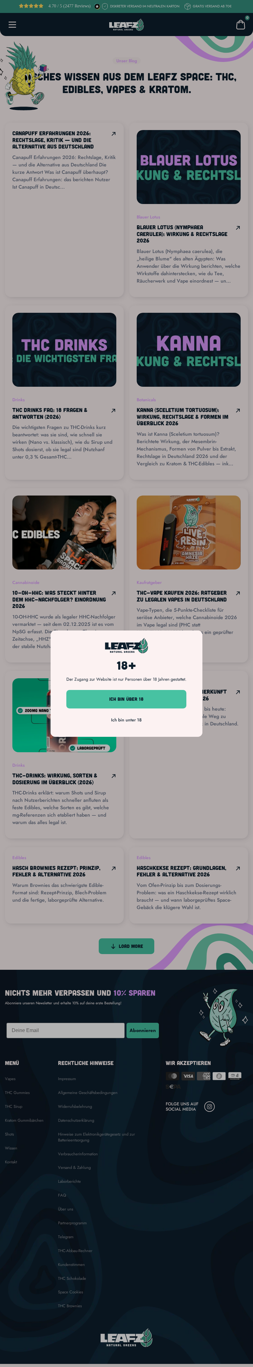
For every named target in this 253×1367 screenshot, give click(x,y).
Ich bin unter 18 (126, 720)
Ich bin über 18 (127, 699)
